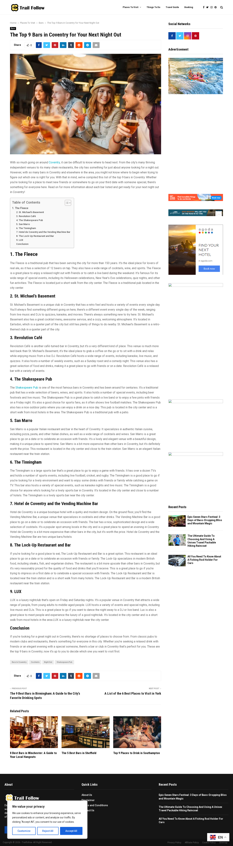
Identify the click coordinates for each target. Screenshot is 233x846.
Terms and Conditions (95, 805)
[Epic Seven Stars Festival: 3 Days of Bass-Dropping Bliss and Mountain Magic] (177, 521)
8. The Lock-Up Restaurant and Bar (35, 236)
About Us (87, 794)
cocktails (35, 662)
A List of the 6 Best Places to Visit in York (132, 693)
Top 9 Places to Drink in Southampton (136, 753)
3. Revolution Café (26, 216)
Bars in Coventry (19, 662)
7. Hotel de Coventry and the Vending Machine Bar (43, 232)
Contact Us (88, 810)
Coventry (54, 162)
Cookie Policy (209, 842)
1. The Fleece (20, 208)
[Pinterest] (216, 7)
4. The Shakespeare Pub (29, 220)
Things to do (153, 7)
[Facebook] (204, 7)
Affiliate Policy (192, 842)
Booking (188, 7)
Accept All (71, 830)
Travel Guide (172, 7)
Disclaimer (88, 800)
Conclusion (22, 244)
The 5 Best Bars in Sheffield (79, 753)
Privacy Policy (174, 842)
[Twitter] (208, 7)
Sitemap (223, 842)
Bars (13, 28)
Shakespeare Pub (26, 387)
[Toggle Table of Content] (66, 203)
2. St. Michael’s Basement (30, 212)
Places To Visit (130, 7)
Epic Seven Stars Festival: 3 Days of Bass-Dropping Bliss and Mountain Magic (204, 520)
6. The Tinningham (26, 228)
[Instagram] (212, 7)
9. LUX (19, 240)
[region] (47, 820)
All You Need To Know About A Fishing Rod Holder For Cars (204, 559)
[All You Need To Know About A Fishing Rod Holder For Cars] (177, 560)
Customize (23, 830)
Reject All (47, 830)
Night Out (48, 662)
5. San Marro (23, 224)
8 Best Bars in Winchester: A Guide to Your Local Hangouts (33, 755)
